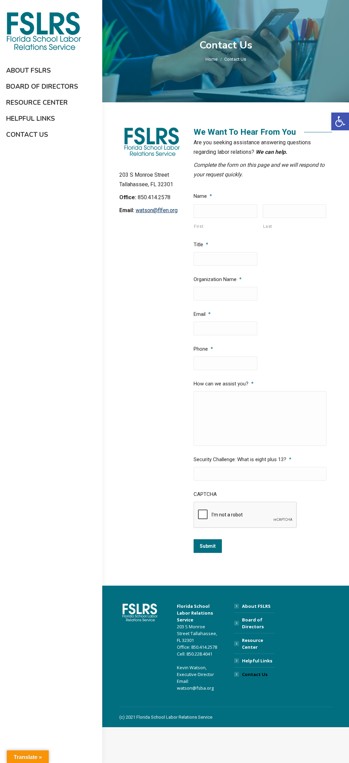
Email (202, 314)
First (198, 226)
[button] (340, 121)
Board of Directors (253, 623)
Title (201, 244)
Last (268, 226)
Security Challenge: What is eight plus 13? (242, 459)
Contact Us (255, 674)
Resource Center (252, 643)
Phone (203, 349)
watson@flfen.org (157, 210)
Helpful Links (257, 661)
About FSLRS (256, 606)
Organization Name (218, 279)
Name (203, 196)
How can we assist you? (224, 384)
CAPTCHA (205, 494)
